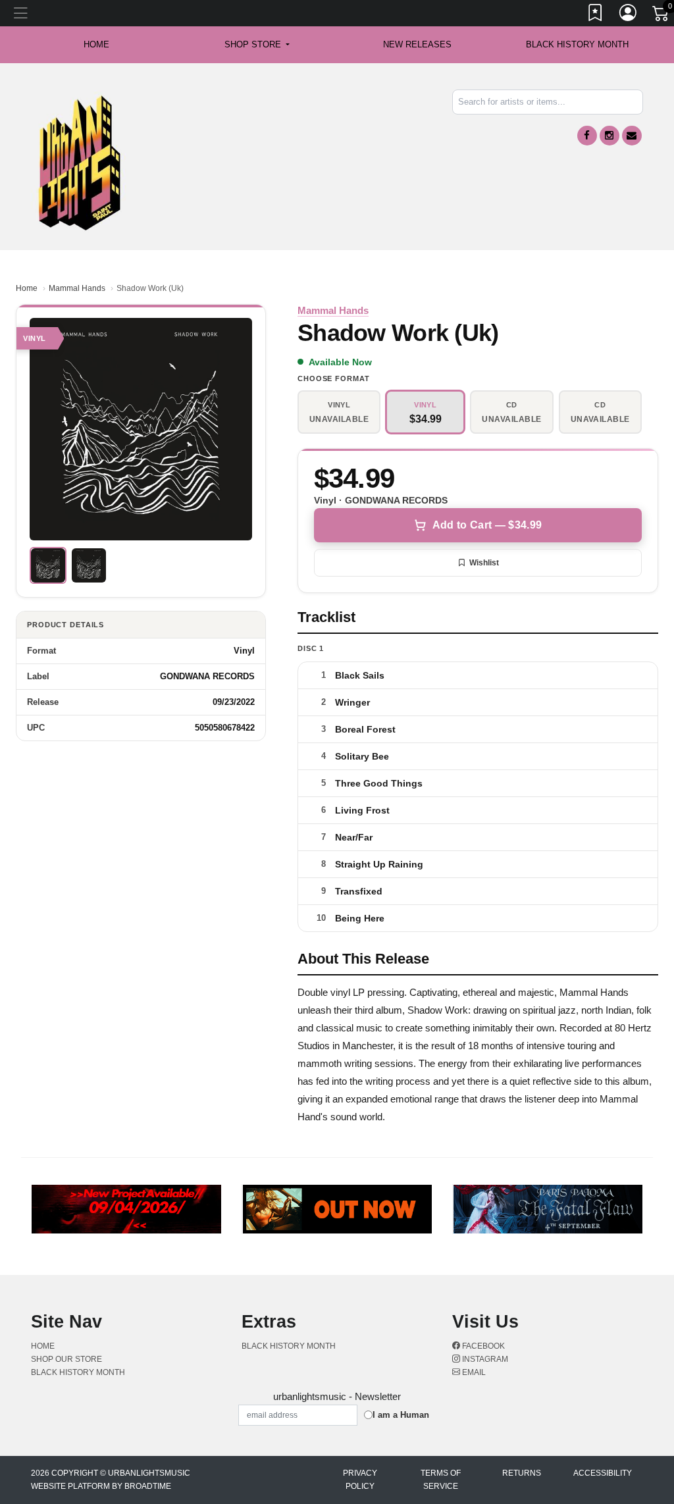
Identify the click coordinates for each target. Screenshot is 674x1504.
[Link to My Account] (628, 15)
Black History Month (577, 44)
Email (473, 1372)
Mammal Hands (77, 288)
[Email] (632, 135)
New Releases (417, 44)
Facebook (482, 1346)
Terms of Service (441, 1479)
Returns (521, 1473)
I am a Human (401, 1415)
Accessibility (602, 1473)
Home (27, 288)
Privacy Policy (360, 1479)
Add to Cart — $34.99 (487, 525)
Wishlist (484, 562)
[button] (257, 45)
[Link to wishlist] (595, 15)
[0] (661, 15)
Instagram (484, 1359)
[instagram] (609, 135)
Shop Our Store (66, 1359)
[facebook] (587, 135)
